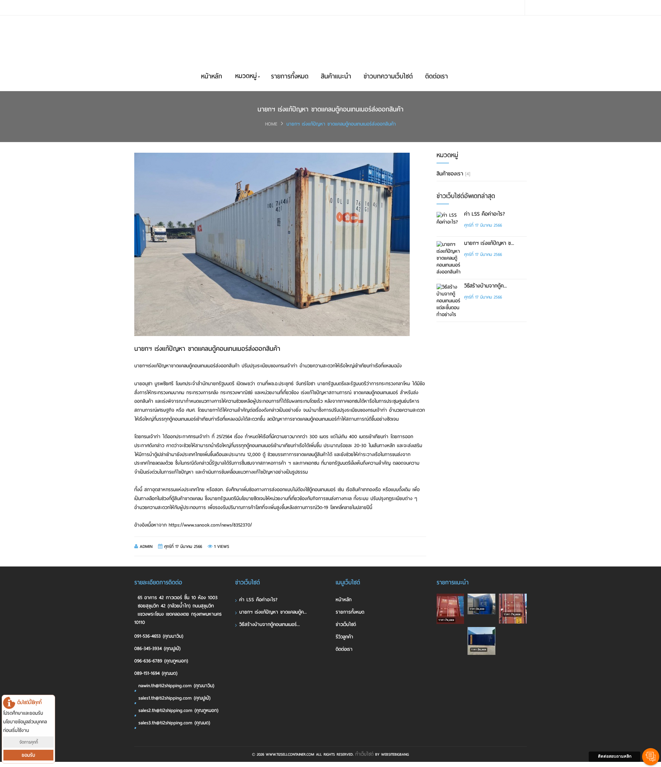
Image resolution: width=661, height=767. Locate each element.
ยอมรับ (28, 755)
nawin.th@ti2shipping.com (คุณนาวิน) (176, 686)
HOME (271, 124)
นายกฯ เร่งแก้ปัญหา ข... (489, 243)
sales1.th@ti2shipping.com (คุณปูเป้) (174, 698)
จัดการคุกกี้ (28, 742)
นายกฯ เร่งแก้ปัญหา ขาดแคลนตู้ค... (273, 612)
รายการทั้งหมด (289, 76)
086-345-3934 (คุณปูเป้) (157, 648)
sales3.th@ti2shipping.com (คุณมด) (174, 723)
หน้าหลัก (211, 76)
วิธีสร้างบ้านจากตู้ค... (485, 285)
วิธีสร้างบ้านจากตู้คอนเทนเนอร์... (269, 624)
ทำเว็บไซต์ (364, 754)
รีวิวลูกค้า (344, 637)
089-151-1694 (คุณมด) (155, 673)
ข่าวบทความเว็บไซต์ (388, 76)
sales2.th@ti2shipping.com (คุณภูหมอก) (178, 710)
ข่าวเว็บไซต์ (346, 624)
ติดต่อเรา (436, 76)
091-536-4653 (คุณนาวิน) (158, 636)
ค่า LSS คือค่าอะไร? (484, 213)
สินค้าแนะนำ (336, 76)
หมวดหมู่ (246, 76)
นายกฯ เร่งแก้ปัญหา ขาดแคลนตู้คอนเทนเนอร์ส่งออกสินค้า (341, 124)
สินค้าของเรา (453, 173)
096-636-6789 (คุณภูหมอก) (161, 661)
